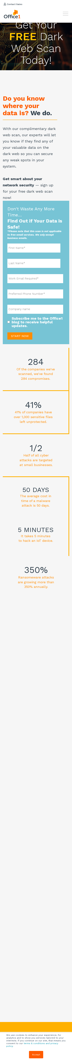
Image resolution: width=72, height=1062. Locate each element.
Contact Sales (14, 4)
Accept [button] (36, 1054)
